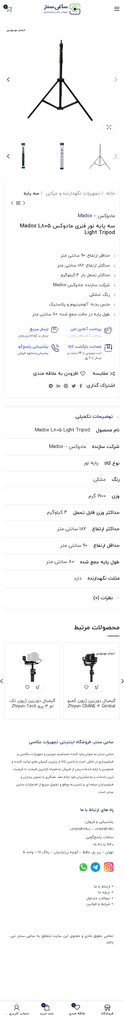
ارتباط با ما (102, 886)
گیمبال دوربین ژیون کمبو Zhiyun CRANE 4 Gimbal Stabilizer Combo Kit (91, 706)
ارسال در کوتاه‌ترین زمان (33, 336)
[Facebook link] (81, 386)
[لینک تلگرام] (51, 386)
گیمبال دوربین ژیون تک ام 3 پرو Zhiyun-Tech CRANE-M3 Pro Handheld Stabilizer (32, 709)
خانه (110, 193)
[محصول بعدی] (12, 203)
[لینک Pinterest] (66, 386)
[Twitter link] (74, 386)
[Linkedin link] (58, 386)
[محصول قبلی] (24, 203)
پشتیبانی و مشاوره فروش (33, 353)
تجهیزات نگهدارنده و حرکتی (72, 193)
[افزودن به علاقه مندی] (86, 687)
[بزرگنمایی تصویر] (109, 127)
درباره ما (104, 892)
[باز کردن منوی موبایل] (116, 9)
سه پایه (31, 193)
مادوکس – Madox (96, 216)
